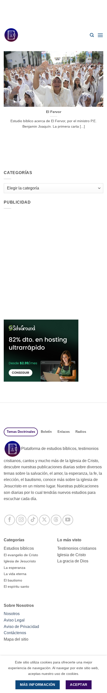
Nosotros (12, 614)
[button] (92, 35)
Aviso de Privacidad (21, 626)
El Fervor (53, 112)
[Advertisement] (53, 12)
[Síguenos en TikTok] (33, 520)
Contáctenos (15, 633)
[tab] (21, 432)
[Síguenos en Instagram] (21, 520)
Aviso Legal (14, 620)
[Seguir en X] (44, 520)
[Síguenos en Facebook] (9, 520)
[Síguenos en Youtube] (67, 520)
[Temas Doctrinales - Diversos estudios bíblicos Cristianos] (14, 35)
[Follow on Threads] (56, 520)
